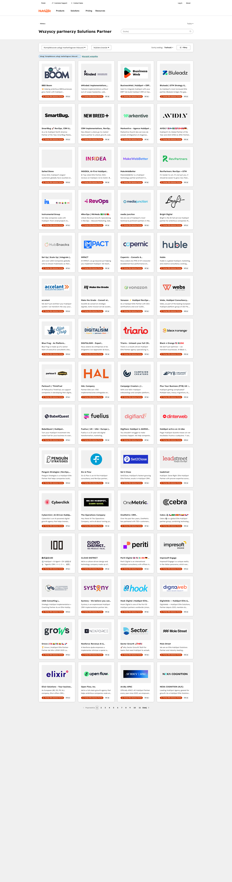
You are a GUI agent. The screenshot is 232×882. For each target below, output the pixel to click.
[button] (190, 23)
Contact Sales (78, 3)
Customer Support (60, 3)
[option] (64, 47)
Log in (180, 3)
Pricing (89, 11)
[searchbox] (157, 31)
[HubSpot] (45, 11)
